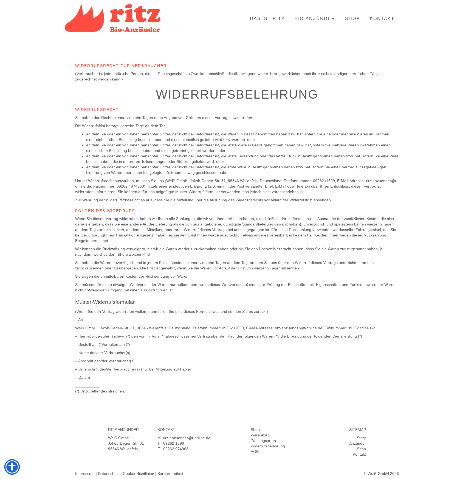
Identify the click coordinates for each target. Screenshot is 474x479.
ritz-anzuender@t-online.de (186, 438)
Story (361, 438)
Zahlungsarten (263, 440)
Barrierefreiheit (170, 473)
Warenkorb (260, 435)
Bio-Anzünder (315, 18)
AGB (255, 451)
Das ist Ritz (267, 18)
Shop (352, 18)
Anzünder (357, 443)
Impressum (85, 473)
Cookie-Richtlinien (138, 473)
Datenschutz (109, 473)
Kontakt (382, 18)
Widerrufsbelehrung (268, 446)
